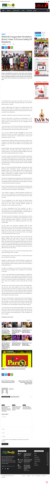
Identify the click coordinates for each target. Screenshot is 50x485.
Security (6, 32)
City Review (36, 457)
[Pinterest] (9, 47)
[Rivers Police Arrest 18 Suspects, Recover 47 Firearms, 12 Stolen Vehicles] (17, 402)
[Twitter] (46, 2)
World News (29, 10)
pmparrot (4, 44)
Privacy (33, 475)
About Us (23, 475)
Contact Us (44, 475)
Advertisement (38, 475)
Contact (34, 10)
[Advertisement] (25, 22)
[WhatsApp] (12, 47)
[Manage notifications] (47, 482)
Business (8, 10)
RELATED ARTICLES (6, 396)
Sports (23, 10)
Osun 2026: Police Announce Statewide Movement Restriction (27, 407)
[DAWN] (41, 116)
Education (36, 465)
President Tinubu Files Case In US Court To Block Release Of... (28, 460)
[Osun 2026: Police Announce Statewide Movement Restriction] (27, 402)
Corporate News (16, 10)
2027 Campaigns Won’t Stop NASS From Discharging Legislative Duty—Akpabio (27, 467)
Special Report (37, 459)
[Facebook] (44, 2)
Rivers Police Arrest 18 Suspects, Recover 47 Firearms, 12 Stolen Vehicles (16, 408)
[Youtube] (48, 2)
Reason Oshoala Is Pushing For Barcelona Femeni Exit (8, 381)
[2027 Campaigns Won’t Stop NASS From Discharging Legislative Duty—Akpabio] (20, 467)
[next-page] (31, 397)
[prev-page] (30, 397)
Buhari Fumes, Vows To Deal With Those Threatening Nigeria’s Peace (25, 382)
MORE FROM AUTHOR (15, 396)
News (35, 453)
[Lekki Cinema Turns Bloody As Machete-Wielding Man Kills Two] (20, 455)
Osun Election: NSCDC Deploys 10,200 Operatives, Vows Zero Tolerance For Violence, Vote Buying (6, 409)
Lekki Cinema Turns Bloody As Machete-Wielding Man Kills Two (27, 455)
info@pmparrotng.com (10, 466)
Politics (35, 463)
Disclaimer (28, 475)
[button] (47, 10)
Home (3, 10)
